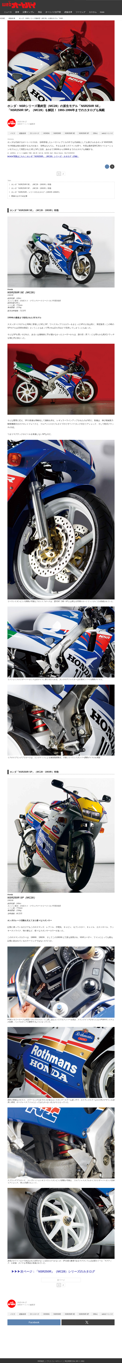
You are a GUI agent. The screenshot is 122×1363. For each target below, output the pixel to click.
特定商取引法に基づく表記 (74, 1361)
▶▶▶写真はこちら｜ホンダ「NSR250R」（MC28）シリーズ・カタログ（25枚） (43, 156)
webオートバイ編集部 (26, 124)
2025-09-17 (22, 122)
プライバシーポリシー (54, 1361)
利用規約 (41, 1361)
